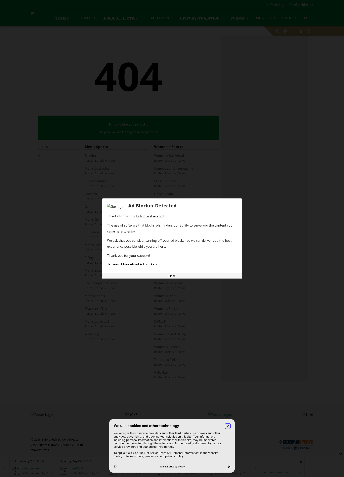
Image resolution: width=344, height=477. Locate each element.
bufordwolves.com (149, 216)
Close (172, 276)
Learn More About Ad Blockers (134, 264)
